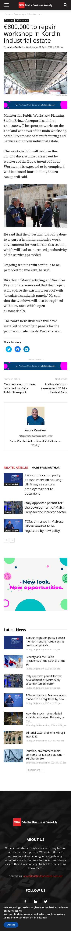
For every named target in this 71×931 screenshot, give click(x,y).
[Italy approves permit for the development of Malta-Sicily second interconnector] (13, 507)
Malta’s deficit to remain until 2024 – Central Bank (54, 388)
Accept (11, 924)
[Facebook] (25, 902)
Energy (8, 512)
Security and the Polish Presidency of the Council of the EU (45, 660)
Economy (19, 14)
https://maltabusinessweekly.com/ (35, 435)
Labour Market (11, 484)
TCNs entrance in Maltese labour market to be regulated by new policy (44, 526)
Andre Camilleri (15, 47)
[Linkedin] (35, 902)
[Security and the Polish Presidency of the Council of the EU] (13, 661)
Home (7, 14)
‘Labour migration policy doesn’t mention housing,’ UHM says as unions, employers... (45, 641)
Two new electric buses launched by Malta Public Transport (19, 388)
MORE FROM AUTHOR (45, 467)
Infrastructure (34, 14)
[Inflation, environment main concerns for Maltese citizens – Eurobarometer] (13, 755)
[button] (65, 5)
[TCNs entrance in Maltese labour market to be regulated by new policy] (13, 525)
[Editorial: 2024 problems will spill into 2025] (13, 737)
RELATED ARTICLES (16, 467)
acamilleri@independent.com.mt (42, 876)
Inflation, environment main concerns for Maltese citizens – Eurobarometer (45, 754)
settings (42, 917)
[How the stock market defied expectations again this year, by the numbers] (13, 718)
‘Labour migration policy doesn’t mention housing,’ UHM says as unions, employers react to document (44, 484)
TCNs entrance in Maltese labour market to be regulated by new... (46, 697)
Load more (34, 769)
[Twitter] (46, 902)
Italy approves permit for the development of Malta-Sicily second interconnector (45, 507)
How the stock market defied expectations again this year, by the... (45, 717)
